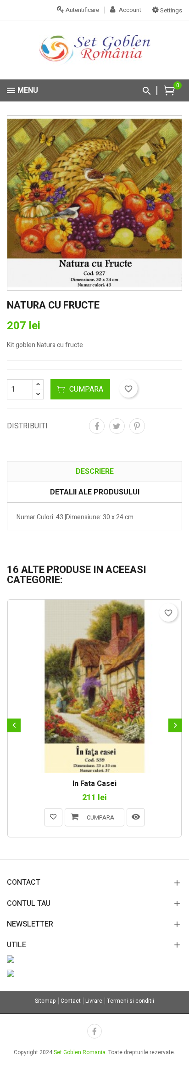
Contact (71, 1001)
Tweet (117, 426)
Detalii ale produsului (94, 492)
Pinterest (137, 426)
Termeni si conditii (130, 1001)
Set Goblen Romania (80, 1052)
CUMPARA (86, 389)
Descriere (95, 471)
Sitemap (45, 1001)
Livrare (93, 1001)
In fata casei (94, 784)
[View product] (136, 817)
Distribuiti (97, 426)
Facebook (94, 1031)
